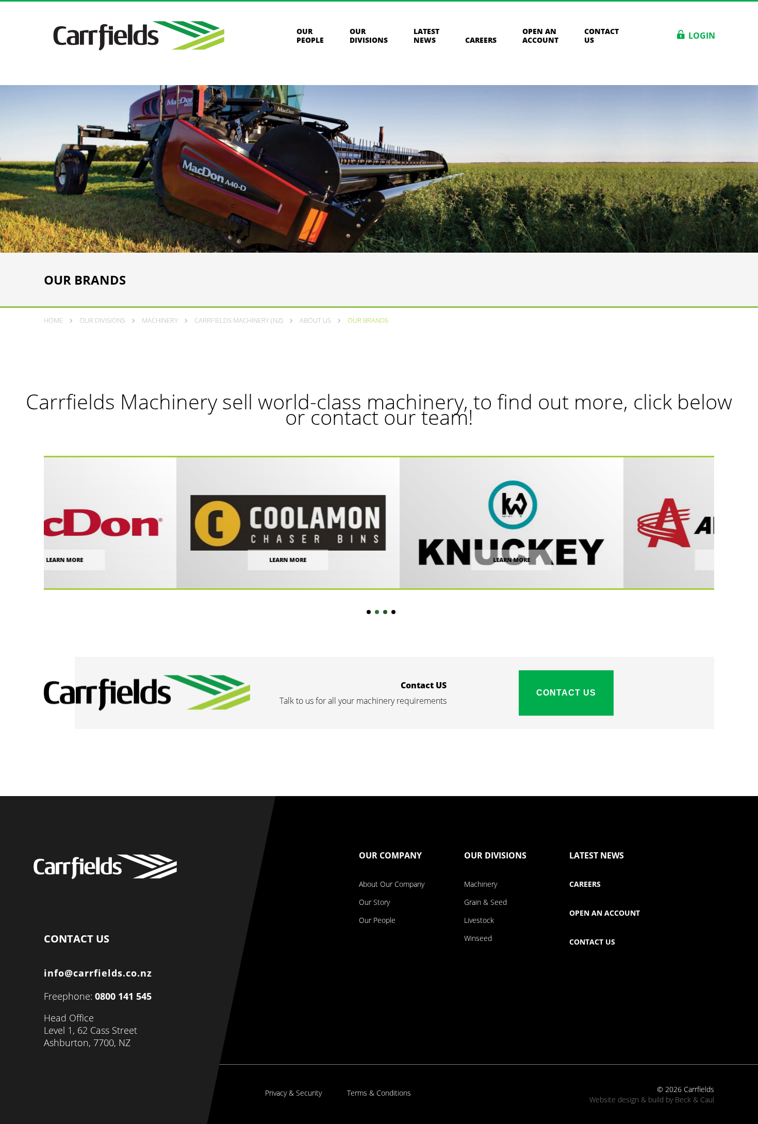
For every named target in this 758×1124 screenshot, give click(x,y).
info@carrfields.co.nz (98, 973)
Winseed (478, 938)
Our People (310, 35)
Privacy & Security (293, 1093)
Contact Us (566, 692)
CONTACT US (76, 936)
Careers (481, 39)
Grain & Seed (485, 902)
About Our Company (391, 884)
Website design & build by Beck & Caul (651, 1099)
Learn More (155, 560)
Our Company (390, 856)
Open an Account (540, 35)
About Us (315, 320)
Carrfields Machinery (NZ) (238, 320)
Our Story (374, 902)
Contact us (601, 35)
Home (53, 320)
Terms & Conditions (379, 1093)
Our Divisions (369, 35)
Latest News (426, 35)
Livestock (479, 920)
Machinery (160, 320)
